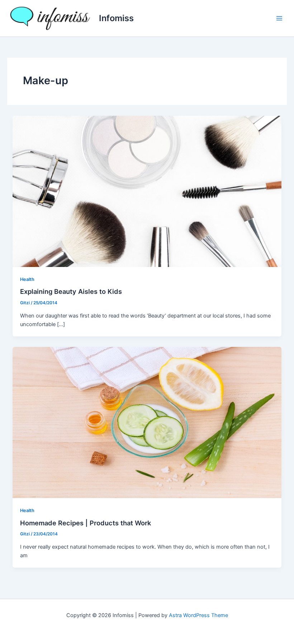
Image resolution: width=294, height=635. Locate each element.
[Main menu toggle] (279, 18)
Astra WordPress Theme (198, 615)
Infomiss (116, 18)
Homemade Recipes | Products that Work (85, 523)
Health (27, 279)
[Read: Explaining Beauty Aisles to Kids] (147, 191)
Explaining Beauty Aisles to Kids (71, 291)
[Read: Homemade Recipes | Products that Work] (147, 422)
